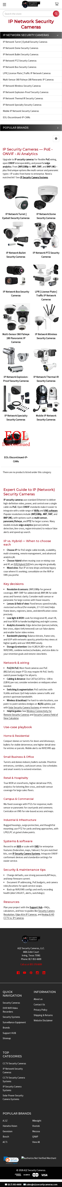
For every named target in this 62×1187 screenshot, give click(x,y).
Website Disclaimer (43, 1020)
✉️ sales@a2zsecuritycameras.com (40, 1184)
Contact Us (39, 1004)
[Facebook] (18, 973)
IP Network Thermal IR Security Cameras (23, 98)
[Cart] (57, 4)
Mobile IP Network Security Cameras (21, 110)
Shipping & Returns (43, 1015)
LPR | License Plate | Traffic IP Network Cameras (27, 73)
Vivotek (36, 1125)
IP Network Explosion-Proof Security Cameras (25, 92)
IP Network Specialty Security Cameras (22, 104)
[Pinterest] (31, 973)
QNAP (35, 1136)
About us (38, 999)
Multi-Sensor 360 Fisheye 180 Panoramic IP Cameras (28, 79)
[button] (56, 138)
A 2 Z (5, 1120)
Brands (6, 1027)
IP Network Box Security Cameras (19, 67)
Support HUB (9, 1033)
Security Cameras (11, 1002)
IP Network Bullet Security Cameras (20, 54)
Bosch (6, 1136)
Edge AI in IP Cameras (26, 914)
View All (36, 1142)
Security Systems (11, 1016)
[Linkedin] (44, 973)
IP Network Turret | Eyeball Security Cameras (25, 41)
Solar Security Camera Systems (23, 707)
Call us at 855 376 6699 (31, 964)
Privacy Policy (40, 1009)
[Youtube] (24, 973)
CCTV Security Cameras (14, 1063)
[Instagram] (37, 973)
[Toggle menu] (4, 4)
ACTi (5, 1142)
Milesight (36, 1120)
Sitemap (7, 1038)
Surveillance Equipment (14, 1022)
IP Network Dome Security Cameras (20, 48)
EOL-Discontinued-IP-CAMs (16, 117)
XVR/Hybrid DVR (22, 564)
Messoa (36, 1131)
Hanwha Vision (10, 1125)
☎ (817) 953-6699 (13, 1184)
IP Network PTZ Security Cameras (20, 60)
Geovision (7, 1131)
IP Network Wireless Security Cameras (22, 85)
